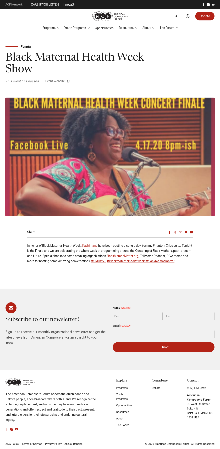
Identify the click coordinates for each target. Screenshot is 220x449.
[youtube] (213, 4)
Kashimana (89, 245)
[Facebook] (169, 232)
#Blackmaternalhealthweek (126, 261)
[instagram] (208, 4)
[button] (204, 16)
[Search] (176, 16)
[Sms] (186, 232)
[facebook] (203, 4)
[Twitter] (175, 232)
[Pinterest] (180, 232)
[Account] (187, 16)
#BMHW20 (98, 261)
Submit (164, 347)
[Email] (191, 232)
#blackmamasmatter (159, 261)
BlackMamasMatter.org (122, 256)
